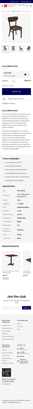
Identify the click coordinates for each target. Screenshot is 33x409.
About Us (19, 323)
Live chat (15, 1)
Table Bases (5, 333)
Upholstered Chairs (16, 11)
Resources (4, 350)
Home (3, 11)
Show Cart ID (24, 362)
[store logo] (14, 5)
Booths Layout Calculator (8, 363)
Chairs (8, 11)
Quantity (5, 81)
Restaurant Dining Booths (8, 336)
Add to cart (16, 92)
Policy (18, 329)
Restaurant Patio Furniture (8, 339)
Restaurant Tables (6, 331)
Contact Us (19, 326)
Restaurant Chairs (6, 325)
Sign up (26, 308)
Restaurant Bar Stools (7, 328)
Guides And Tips (6, 355)
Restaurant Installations (7, 353)
